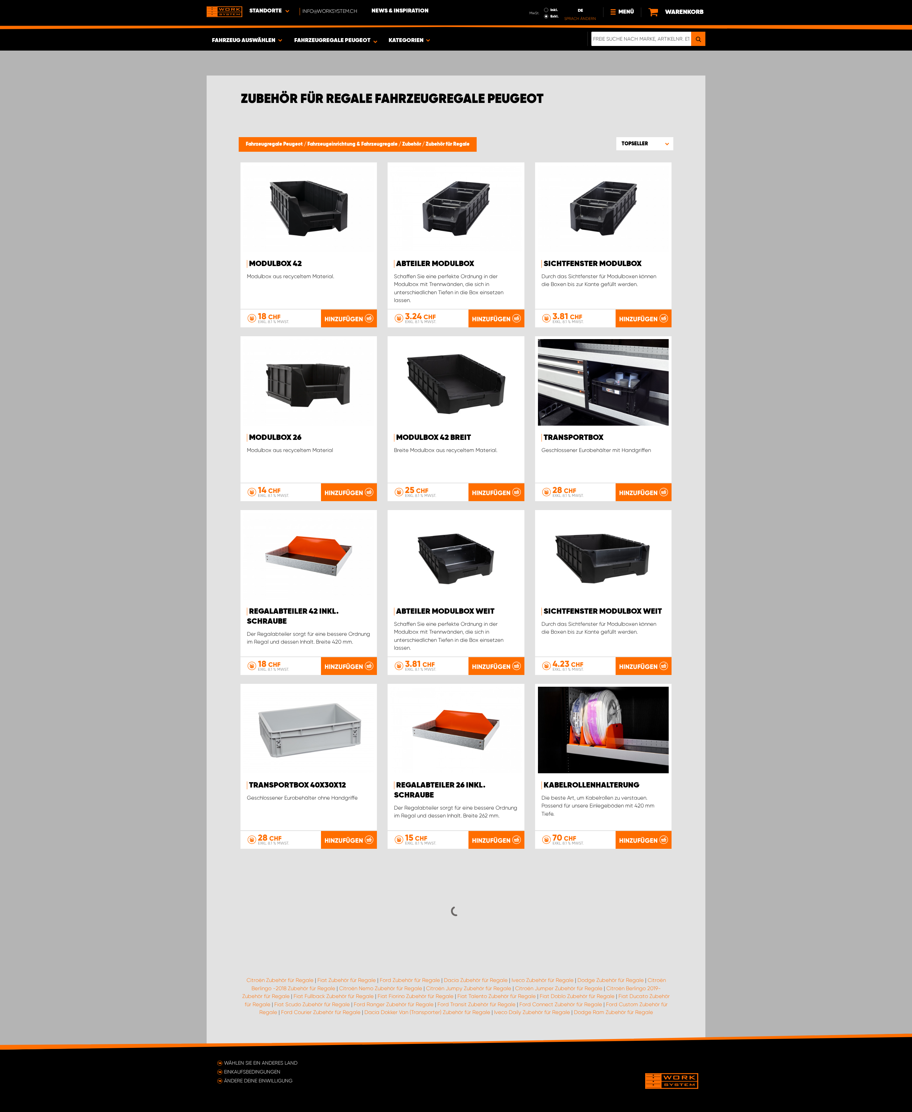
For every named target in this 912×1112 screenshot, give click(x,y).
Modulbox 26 (275, 438)
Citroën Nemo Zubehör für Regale (380, 988)
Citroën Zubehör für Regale (280, 980)
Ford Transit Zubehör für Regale (476, 1004)
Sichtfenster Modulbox (593, 264)
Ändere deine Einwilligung (258, 1081)
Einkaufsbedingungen (252, 1072)
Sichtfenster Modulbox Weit (603, 611)
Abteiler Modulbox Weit (445, 611)
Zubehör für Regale (448, 144)
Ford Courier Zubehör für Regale (321, 1012)
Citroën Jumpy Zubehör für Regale (468, 988)
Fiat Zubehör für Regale (346, 980)
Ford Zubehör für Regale (410, 980)
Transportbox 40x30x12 (297, 785)
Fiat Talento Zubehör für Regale (496, 996)
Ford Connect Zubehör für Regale (560, 1004)
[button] (644, 143)
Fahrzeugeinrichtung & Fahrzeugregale (353, 144)
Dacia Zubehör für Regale (476, 980)
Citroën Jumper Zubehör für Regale (558, 988)
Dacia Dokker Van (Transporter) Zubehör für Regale (427, 1012)
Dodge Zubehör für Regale (610, 980)
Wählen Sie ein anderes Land (260, 1063)
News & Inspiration (400, 11)
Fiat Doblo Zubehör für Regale (577, 996)
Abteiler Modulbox (435, 264)
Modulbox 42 (275, 264)
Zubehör (412, 144)
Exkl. (554, 16)
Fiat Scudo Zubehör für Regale (312, 1004)
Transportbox (573, 438)
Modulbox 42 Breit (433, 438)
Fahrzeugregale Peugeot (275, 144)
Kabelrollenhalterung (591, 785)
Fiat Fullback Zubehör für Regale (334, 996)
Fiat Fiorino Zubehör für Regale (416, 996)
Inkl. (554, 10)
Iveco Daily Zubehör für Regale (532, 1012)
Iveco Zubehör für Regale (543, 980)
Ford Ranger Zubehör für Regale (394, 1004)
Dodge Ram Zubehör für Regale (613, 1012)
